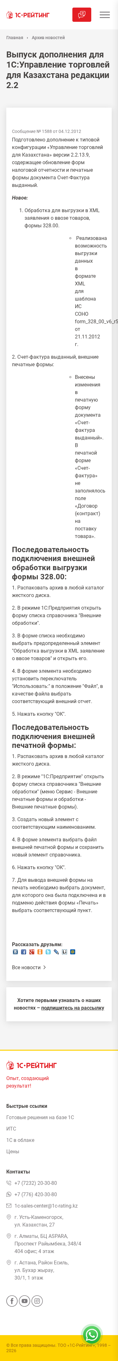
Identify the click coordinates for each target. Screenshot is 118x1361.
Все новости (27, 967)
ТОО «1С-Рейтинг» (76, 1345)
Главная (14, 37)
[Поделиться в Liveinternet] (64, 954)
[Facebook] (12, 1302)
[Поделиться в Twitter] (48, 954)
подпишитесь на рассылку (72, 1008)
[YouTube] (24, 1302)
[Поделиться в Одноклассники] (40, 954)
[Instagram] (37, 1302)
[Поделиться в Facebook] (23, 954)
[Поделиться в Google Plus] (31, 954)
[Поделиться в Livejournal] (56, 954)
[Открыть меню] (105, 15)
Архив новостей (48, 37)
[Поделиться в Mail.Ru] (72, 954)
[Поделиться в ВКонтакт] (15, 954)
